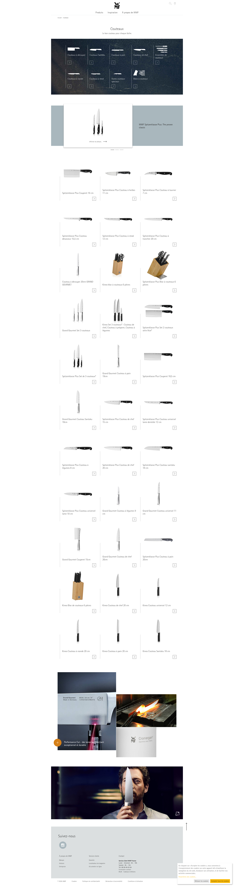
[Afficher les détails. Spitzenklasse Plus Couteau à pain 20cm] (174, 565)
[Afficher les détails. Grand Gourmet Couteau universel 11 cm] (174, 519)
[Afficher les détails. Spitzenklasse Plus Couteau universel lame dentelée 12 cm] (174, 428)
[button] (170, 3)
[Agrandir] (177, 814)
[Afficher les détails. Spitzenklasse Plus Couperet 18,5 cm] (174, 382)
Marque (61, 860)
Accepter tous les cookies (220, 881)
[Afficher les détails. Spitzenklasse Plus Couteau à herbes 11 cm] (134, 199)
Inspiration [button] (113, 12)
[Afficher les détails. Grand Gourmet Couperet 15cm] (94, 565)
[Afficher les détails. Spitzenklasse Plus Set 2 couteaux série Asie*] (174, 336)
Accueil (60, 18)
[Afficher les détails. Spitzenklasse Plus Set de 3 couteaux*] (94, 382)
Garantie (91, 860)
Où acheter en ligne (95, 866)
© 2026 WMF (62, 881)
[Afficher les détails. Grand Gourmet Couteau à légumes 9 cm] (134, 519)
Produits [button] (99, 12)
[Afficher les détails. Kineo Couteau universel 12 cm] (174, 611)
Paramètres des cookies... (187, 877)
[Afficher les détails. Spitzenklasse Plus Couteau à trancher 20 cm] (174, 244)
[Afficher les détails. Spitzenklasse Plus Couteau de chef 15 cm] (134, 428)
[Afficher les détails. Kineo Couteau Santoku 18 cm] (174, 657)
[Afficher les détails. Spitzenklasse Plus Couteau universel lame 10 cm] (94, 519)
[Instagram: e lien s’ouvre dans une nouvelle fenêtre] (62, 845)
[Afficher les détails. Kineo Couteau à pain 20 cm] (134, 657)
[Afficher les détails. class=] (78, 173)
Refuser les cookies (201, 881)
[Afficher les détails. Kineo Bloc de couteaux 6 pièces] (94, 611)
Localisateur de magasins (97, 863)
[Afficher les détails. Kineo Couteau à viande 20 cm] (94, 657)
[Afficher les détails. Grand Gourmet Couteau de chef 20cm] (134, 565)
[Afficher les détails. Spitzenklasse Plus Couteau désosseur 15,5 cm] (94, 244)
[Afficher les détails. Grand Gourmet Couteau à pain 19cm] (134, 382)
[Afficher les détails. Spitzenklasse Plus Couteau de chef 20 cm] (134, 473)
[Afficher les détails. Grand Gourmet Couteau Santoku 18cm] (94, 428)
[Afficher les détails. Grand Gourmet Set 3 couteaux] (94, 336)
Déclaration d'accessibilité (113, 881)
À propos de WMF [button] (130, 12)
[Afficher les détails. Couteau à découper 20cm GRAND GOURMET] (94, 290)
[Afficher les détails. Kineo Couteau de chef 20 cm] (134, 611)
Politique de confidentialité (91, 881)
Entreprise (62, 866)
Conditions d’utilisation (135, 881)
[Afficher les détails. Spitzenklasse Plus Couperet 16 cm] (94, 199)
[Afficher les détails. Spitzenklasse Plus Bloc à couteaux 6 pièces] (174, 290)
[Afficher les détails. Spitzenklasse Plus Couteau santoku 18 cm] (174, 473)
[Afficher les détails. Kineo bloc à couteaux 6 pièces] (134, 290)
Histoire (61, 863)
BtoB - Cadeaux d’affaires (127, 872)
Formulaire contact (125, 869)
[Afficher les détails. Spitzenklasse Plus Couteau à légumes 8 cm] (94, 473)
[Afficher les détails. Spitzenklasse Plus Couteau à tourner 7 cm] (174, 199)
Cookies (74, 881)
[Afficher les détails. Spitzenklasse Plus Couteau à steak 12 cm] (134, 244)
